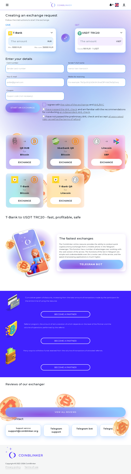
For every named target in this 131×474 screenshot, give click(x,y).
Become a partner (65, 314)
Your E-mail (12, 77)
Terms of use (31, 467)
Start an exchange (23, 107)
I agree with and (75, 104)
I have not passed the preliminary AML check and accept (82, 118)
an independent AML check (74, 112)
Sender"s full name (76, 63)
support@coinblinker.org (23, 431)
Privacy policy (13, 467)
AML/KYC (99, 104)
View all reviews (65, 412)
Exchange (24, 162)
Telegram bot (91, 264)
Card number (12, 63)
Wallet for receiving (76, 77)
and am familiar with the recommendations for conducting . (83, 110)
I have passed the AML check (61, 109)
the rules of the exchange (74, 104)
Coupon (10, 90)
